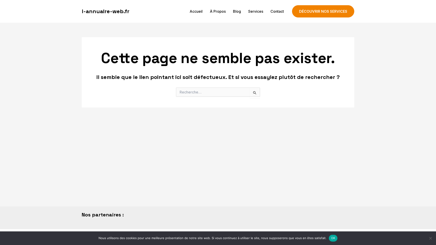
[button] (323, 11)
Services (255, 11)
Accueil (196, 11)
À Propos (218, 11)
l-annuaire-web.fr (105, 11)
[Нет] (430, 238)
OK (333, 238)
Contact (277, 11)
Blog (237, 11)
